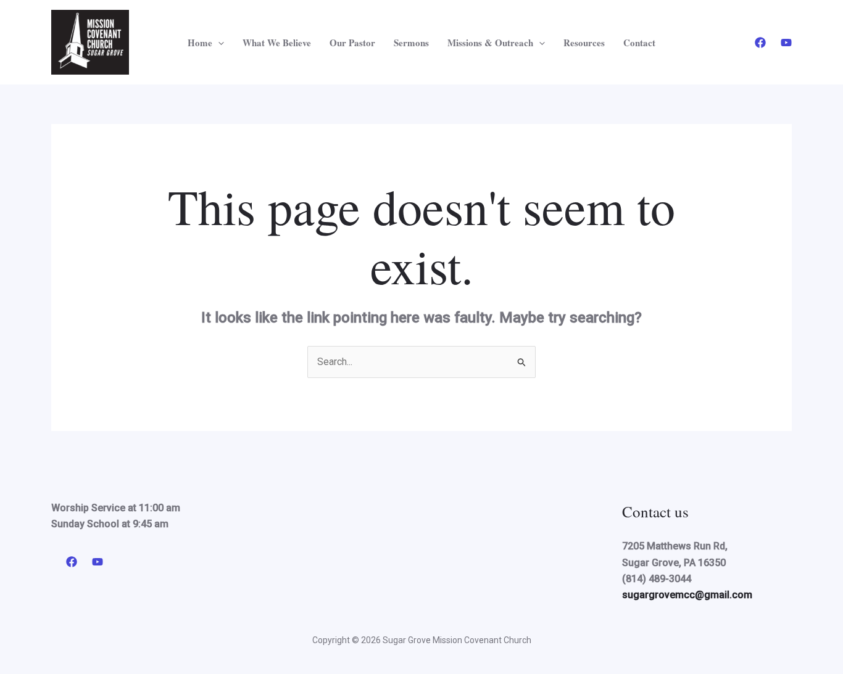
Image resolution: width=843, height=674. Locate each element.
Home (200, 42)
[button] (218, 42)
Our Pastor (352, 42)
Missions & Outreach (490, 42)
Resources (584, 42)
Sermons (411, 42)
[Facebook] (760, 42)
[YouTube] (786, 42)
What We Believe (277, 42)
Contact (639, 42)
